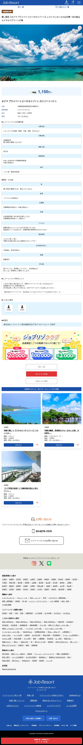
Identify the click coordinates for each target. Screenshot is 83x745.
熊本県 (53, 589)
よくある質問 (71, 705)
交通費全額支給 (40, 632)
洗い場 (24, 601)
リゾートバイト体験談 (32, 705)
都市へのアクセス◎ (9, 645)
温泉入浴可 (24, 642)
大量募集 (41, 638)
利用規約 (34, 725)
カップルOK (18, 635)
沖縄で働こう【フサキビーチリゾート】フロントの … (21, 431)
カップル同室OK (17, 657)
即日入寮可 (6, 657)
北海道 (4, 579)
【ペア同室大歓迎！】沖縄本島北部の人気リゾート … (21, 489)
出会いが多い (6, 635)
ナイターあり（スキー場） (11, 632)
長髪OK (20, 645)
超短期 (4, 613)
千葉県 (4, 583)
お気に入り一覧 (63, 7)
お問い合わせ (53, 718)
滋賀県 (55, 586)
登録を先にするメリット (51, 700)
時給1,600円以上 (36, 622)
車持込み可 (26, 660)
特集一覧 (30, 695)
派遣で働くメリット (17, 700)
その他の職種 (6, 605)
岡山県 (69, 586)
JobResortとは (75, 695)
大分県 (39, 589)
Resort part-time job (9, 669)
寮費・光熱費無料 (63, 654)
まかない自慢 (6, 638)
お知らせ (9, 725)
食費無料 (34, 645)
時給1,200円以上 (8, 622)
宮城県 (39, 579)
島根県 (4, 589)
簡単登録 (67, 4)
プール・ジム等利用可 (70, 635)
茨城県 (53, 579)
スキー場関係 (54, 601)
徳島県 (18, 589)
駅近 (69, 657)
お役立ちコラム (12, 705)
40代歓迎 (69, 622)
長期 (21, 613)
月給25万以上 (27, 632)
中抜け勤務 (17, 638)
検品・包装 (65, 601)
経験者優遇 (33, 625)
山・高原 (59, 638)
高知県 (32, 589)
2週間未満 (29, 613)
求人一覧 (21, 7)
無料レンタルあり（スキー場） (12, 628)
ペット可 (49, 660)
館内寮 (41, 660)
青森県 (11, 579)
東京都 (20, 583)
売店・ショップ (35, 598)
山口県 (62, 586)
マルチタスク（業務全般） (57, 598)
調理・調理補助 (7, 601)
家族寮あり (43, 657)
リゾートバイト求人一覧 (12, 695)
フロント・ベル (22, 598)
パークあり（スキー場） (34, 628)
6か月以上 (66, 613)
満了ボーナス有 (40, 642)
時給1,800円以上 (49, 622)
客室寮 (34, 660)
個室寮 (29, 654)
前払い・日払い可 (54, 632)
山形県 (32, 579)
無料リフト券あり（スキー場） (58, 625)
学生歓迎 (50, 638)
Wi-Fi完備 (5, 654)
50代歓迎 (5, 625)
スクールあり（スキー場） (54, 628)
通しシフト (74, 642)
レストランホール (8, 598)
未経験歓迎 (23, 625)
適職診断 (33, 700)
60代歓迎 (14, 625)
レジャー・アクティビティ (38, 601)
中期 (16, 613)
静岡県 (18, 586)
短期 (10, 613)
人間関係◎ (66, 632)
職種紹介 (70, 700)
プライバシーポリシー (45, 725)
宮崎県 (46, 589)
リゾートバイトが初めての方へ (51, 695)
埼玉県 (74, 579)
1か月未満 (38, 613)
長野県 (27, 583)
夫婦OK (27, 635)
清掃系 (17, 601)
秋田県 (25, 579)
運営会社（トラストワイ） (21, 725)
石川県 (55, 583)
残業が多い (68, 638)
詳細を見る (18, 445)
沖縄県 (69, 589)
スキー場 (43, 625)
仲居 (44, 598)
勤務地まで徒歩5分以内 (57, 657)
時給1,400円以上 (22, 622)
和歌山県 (40, 586)
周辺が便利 (46, 635)
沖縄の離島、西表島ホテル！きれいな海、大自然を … (61, 431)
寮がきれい (16, 660)
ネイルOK (27, 638)
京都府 (25, 586)
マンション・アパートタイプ (44, 654)
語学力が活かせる (62, 642)
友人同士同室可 (31, 657)
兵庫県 (32, 586)
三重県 (69, 583)
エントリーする (41, 374)
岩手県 (18, 579)
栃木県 (60, 579)
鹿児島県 (61, 589)
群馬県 (67, 579)
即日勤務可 (56, 635)
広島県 (11, 589)
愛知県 (11, 586)
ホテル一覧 (64, 725)
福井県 (62, 583)
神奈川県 (12, 583)
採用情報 (56, 725)
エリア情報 (73, 725)
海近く (16, 642)
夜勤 (34, 638)
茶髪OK (50, 642)
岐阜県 (4, 586)
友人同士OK (36, 635)
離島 (27, 645)
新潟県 (41, 583)
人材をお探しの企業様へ (33, 718)
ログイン (73, 4)
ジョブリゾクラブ (54, 705)
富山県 (48, 583)
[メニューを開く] (79, 2)
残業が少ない (6, 642)
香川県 (25, 589)
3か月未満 (48, 613)
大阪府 (48, 586)
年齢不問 (61, 622)
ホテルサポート (41, 711)
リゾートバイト (49, 101)
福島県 (46, 579)
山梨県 (34, 583)
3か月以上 (57, 613)
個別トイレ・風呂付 (18, 654)
